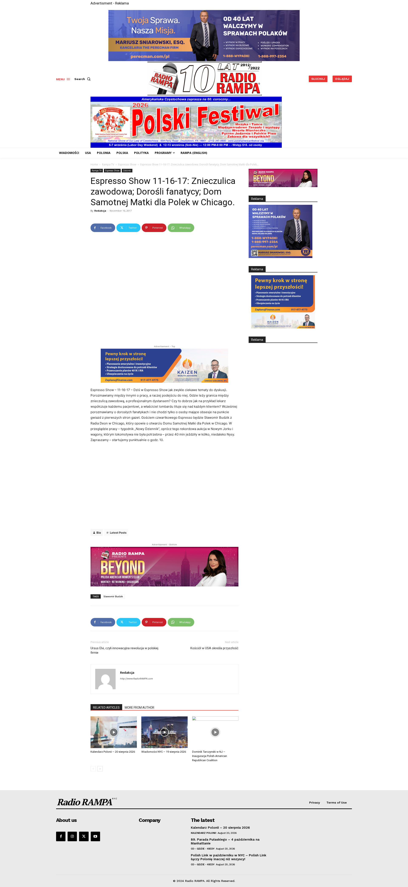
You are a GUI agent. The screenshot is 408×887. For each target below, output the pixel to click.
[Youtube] (95, 836)
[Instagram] (72, 836)
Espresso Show (127, 164)
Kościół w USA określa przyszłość (214, 648)
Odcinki (127, 170)
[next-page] (100, 768)
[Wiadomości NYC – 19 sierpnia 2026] (164, 732)
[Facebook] (60, 836)
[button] (83, 79)
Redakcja (100, 210)
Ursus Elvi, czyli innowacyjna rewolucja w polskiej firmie (124, 650)
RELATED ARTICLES (106, 707)
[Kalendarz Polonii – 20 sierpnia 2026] (114, 732)
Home (94, 164)
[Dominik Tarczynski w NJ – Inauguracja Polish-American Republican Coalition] (215, 732)
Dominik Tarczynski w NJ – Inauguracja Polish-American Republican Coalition (209, 756)
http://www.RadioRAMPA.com (136, 678)
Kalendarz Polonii (203, 832)
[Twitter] (83, 836)
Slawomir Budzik (113, 596)
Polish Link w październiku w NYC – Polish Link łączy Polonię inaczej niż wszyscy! (228, 857)
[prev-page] (93, 768)
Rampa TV (108, 164)
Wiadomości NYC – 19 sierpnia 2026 (163, 751)
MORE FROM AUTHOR (139, 707)
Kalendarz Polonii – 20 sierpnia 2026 (113, 751)
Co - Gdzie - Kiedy (203, 848)
